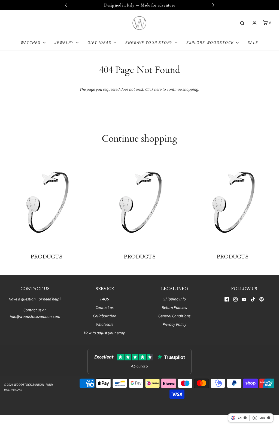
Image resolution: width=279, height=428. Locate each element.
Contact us (105, 308)
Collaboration (104, 316)
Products (46, 257)
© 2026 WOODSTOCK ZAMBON (24, 384)
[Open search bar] (242, 23)
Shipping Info (174, 299)
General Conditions (174, 316)
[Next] (213, 5)
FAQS (104, 299)
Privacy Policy (174, 324)
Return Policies (174, 308)
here (158, 89)
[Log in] (254, 22)
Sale (253, 43)
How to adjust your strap (104, 333)
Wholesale (104, 324)
